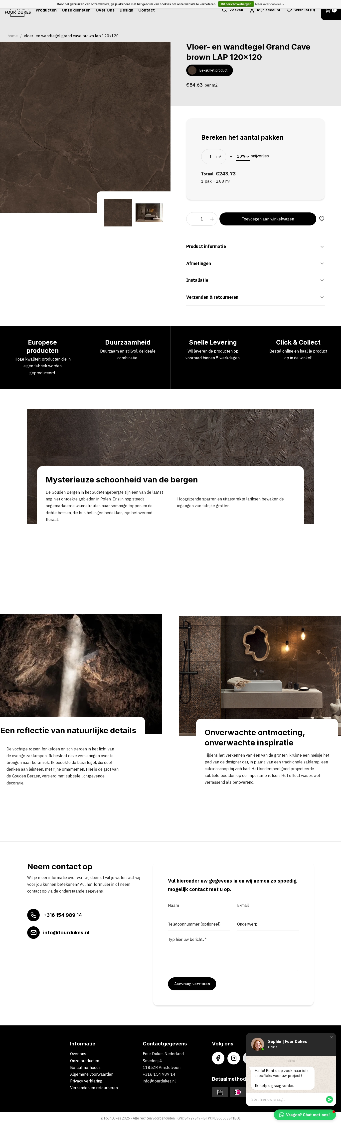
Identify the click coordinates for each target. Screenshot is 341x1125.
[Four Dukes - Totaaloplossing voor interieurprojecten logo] (18, 10)
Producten (46, 10)
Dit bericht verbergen (236, 4)
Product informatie (206, 246)
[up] (212, 218)
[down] (191, 218)
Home (12, 35)
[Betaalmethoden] (220, 1091)
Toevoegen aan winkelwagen (268, 218)
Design (126, 10)
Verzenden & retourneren (212, 297)
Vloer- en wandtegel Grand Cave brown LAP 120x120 (71, 35)
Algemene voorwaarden (91, 1074)
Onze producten (84, 1060)
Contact (146, 10)
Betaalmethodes (85, 1067)
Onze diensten (76, 10)
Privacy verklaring (86, 1080)
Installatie (197, 280)
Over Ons (105, 10)
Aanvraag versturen (192, 983)
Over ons (78, 1053)
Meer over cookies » (269, 4)
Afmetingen (198, 263)
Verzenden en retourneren (94, 1087)
